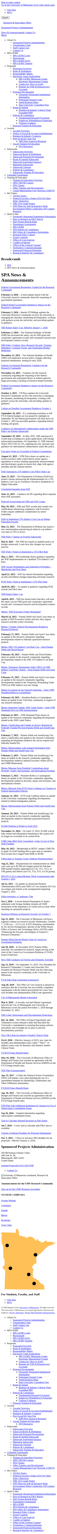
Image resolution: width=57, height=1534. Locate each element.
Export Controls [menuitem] (20, 237)
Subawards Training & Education (28, 1450)
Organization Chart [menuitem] (22, 45)
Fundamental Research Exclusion (34, 1395)
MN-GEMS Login (21, 1333)
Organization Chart (22, 1322)
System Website (8, 1200)
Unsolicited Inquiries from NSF (15, 489)
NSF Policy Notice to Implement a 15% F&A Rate (24, 552)
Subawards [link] (12, 149)
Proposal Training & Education (27, 1403)
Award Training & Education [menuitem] (26, 144)
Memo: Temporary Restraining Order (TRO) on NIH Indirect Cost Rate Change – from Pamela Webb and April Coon (28, 670)
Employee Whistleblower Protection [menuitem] (35, 120)
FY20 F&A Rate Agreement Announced (20, 980)
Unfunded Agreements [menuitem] (17, 175)
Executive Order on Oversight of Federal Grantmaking (26, 451)
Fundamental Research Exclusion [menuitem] (34, 118)
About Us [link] (11, 40)
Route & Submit (20, 1385)
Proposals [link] (11, 66)
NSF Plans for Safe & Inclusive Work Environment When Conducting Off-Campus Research (34, 1486)
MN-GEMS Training (22, 1341)
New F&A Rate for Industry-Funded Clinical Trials (24, 1035)
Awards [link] (10, 128)
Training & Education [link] (17, 177)
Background (18, 1335)
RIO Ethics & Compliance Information (31, 1509)
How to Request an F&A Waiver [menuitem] (28, 219)
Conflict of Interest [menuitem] (21, 242)
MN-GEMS (18, 1504)
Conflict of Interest (21, 1520)
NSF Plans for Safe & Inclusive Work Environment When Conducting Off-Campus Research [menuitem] (34, 209)
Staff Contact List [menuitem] (21, 48)
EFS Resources (26, 1424)
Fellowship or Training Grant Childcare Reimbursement (27, 859)
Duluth (4, 1210)
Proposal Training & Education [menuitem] (27, 125)
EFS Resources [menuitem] (26, 146)
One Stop (11, 10)
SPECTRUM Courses (23, 1460)
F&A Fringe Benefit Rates (25, 1499)
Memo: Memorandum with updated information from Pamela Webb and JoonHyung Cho (25, 749)
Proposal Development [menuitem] (23, 92)
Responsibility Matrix (23, 1351)
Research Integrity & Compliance (28, 1530)
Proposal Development (23, 1369)
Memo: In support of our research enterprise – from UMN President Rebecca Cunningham (27, 691)
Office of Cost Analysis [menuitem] (23, 240)
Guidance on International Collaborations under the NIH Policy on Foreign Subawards (27, 429)
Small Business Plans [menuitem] (28, 102)
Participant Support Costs (30, 1377)
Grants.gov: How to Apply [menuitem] (31, 84)
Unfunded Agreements (17, 1452)
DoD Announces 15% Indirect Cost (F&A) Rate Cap (25, 471)
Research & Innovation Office (17, 22)
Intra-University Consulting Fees (34, 1382)
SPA (9, 265)
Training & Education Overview (28, 1457)
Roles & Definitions (22, 1348)
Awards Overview (21, 1408)
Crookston (6, 1205)
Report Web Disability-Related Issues (40, 1313)
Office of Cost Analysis (23, 1517)
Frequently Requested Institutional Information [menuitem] (34, 216)
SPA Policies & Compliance (26, 1507)
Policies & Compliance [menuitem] (23, 115)
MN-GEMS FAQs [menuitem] (21, 61)
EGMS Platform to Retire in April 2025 (19, 826)
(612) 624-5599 (26, 1165)
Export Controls (20, 1515)
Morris (4, 1215)
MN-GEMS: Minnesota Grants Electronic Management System (33, 1357)
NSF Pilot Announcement (13, 1070)
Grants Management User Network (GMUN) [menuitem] (34, 190)
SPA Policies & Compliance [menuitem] (26, 229)
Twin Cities (6, 1225)
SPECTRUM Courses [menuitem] (23, 183)
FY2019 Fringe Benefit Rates (14, 1053)
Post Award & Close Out (24, 1416)
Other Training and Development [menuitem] (28, 188)
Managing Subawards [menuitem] (23, 164)
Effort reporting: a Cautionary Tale (17, 896)
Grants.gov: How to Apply (31, 1361)
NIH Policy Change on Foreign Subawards (21, 537)
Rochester (5, 1220)
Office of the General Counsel (27, 1522)
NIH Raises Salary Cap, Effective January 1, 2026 (24, 327)
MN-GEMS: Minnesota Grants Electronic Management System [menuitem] (33, 80)
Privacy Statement (17, 1313)
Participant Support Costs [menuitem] (30, 100)
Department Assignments (24, 1502)
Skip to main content (10, 2)
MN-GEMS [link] (12, 53)
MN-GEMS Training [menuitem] (22, 63)
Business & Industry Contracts (27, 1413)
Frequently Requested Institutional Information (34, 1494)
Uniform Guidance (27, 1400)
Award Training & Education (26, 1421)
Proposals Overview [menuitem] (22, 68)
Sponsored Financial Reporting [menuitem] (27, 250)
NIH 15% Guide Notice (24, 1481)
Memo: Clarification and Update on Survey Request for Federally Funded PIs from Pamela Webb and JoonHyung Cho (28, 728)
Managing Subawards (23, 1442)
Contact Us (30, 32)
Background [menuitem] (18, 58)
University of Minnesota (29, 1307)
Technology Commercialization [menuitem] (27, 248)
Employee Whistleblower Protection (35, 1398)
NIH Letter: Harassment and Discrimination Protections (26, 1015)
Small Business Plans (28, 1380)
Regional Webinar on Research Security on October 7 (26, 914)
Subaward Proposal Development (28, 1434)
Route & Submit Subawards (26, 1437)
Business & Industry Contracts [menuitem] (27, 136)
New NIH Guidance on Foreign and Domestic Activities (27, 959)
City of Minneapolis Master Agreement (19, 997)
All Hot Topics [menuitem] (20, 196)
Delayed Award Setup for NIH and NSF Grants (23, 501)
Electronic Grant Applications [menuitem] (26, 76)
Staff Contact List (21, 1325)
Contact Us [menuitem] (18, 50)
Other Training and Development (28, 1465)
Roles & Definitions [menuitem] (22, 71)
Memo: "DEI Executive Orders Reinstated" (21, 612)
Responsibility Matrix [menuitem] (23, 74)
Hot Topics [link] (12, 193)
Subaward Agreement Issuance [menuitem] (27, 162)
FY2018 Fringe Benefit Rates (14, 1088)
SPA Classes (18, 1463)
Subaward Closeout (22, 1444)
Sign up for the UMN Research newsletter (20, 1189)
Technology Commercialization (27, 1525)
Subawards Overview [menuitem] (23, 151)
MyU (9, 12)
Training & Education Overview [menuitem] (28, 180)
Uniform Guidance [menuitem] (27, 123)
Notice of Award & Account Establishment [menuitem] (32, 133)
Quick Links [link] (13, 214)
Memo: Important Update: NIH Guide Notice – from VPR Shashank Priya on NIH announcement (28, 708)
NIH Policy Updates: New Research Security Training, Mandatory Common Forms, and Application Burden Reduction (26, 348)
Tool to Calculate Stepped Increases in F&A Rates (24, 1120)
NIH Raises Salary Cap (12, 594)
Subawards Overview (23, 1429)
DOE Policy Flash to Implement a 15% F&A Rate (24, 582)
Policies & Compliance (23, 1392)
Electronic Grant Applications (26, 1354)
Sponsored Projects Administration (17, 27)
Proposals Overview (22, 1346)
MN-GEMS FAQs (21, 1338)
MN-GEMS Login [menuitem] (21, 55)
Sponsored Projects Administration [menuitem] (29, 42)
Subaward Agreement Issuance (27, 1439)
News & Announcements (12, 32)
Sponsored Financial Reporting (27, 1527)
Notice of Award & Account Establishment (32, 1411)
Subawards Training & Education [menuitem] (28, 172)
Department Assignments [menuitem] (24, 224)
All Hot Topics (20, 1473)
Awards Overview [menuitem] (21, 131)
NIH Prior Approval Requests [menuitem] (32, 141)
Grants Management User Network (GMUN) (34, 1468)
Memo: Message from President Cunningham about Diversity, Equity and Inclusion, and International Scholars (28, 769)
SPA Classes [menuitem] (18, 185)
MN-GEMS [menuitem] (18, 227)
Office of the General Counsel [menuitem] (27, 245)
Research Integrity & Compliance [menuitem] (28, 253)
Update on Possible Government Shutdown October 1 (26, 408)
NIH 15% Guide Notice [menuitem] (24, 203)
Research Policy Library (24, 1512)
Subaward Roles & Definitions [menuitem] (27, 154)
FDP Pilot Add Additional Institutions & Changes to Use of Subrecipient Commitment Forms (28, 1106)
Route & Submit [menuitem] (20, 107)
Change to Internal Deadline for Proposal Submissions (26, 1133)
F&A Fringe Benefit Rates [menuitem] (25, 222)
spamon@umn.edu (10, 1165)
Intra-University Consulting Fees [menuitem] (34, 105)
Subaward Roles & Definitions (27, 1431)
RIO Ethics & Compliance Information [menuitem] (31, 232)
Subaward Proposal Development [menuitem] (28, 157)
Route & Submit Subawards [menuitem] (26, 159)
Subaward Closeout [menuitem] (22, 167)
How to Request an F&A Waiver (28, 1496)
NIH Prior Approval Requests (32, 1418)
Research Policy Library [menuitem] (24, 235)
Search (5, 18)
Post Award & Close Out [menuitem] (24, 138)
